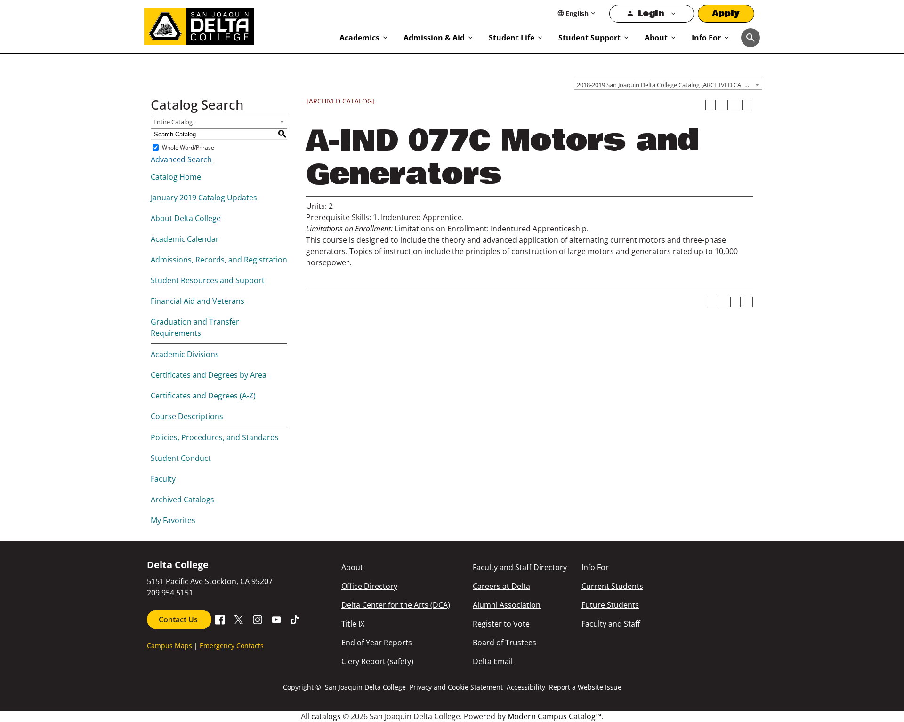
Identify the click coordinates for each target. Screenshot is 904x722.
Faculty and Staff (610, 624)
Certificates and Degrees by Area (208, 375)
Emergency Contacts (232, 645)
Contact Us (179, 619)
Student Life (511, 37)
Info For (706, 37)
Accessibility (526, 686)
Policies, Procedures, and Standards (215, 437)
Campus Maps (169, 645)
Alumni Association (507, 605)
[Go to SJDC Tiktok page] (295, 618)
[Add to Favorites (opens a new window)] (710, 105)
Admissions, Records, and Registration (219, 259)
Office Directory (369, 586)
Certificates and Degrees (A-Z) (203, 395)
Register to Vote (501, 624)
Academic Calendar (185, 239)
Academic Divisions (185, 354)
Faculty (163, 479)
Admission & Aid (434, 37)
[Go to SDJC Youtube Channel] (276, 618)
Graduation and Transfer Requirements (195, 327)
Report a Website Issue (585, 686)
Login (651, 13)
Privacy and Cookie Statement (456, 686)
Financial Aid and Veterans (197, 301)
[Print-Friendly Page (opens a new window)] (735, 105)
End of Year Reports (376, 642)
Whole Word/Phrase (188, 147)
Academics (359, 37)
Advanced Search (181, 159)
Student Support (589, 37)
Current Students (612, 586)
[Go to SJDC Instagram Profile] (257, 618)
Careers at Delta (501, 586)
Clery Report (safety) (377, 661)
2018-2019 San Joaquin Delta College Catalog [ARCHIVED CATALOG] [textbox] (669, 84)
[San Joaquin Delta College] (237, 24)
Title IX (352, 624)
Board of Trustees (504, 642)
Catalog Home (176, 177)
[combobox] (668, 84)
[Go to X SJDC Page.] (238, 618)
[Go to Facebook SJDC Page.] (219, 618)
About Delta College (186, 218)
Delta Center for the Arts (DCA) (395, 605)
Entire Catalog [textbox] (173, 122)
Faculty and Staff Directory (520, 567)
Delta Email (493, 661)
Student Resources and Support (208, 280)
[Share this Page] (723, 105)
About (656, 37)
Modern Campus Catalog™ (554, 716)
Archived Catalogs (182, 499)
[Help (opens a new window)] (747, 105)
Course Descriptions (187, 416)
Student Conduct (181, 458)
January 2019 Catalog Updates (204, 197)
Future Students (610, 605)
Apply (726, 13)
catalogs (326, 716)
